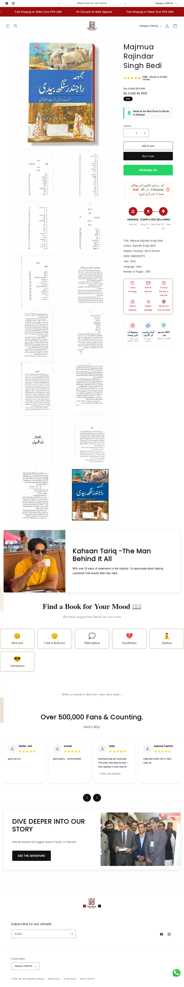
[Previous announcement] (59, 3)
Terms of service (87, 978)
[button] (8, 26)
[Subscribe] (72, 934)
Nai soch (23, 978)
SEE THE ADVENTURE (31, 856)
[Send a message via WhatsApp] (176, 973)
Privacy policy (70, 978)
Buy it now (148, 156)
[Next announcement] (125, 3)
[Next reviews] (97, 798)
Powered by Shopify (36, 978)
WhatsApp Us (148, 170)
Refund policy (54, 978)
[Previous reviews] (87, 798)
